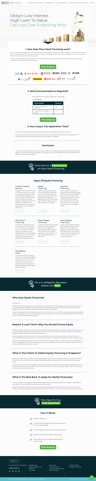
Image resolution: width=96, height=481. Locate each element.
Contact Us (92, 2)
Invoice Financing (54, 467)
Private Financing (74, 465)
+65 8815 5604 (18, 2)
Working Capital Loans (50, 2)
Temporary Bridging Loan (61, 2)
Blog (87, 2)
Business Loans (30, 2)
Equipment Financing (75, 467)
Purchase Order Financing (56, 468)
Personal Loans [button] (81, 2)
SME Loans (32, 468)
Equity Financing (72, 2)
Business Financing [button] (39, 2)
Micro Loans (52, 465)
